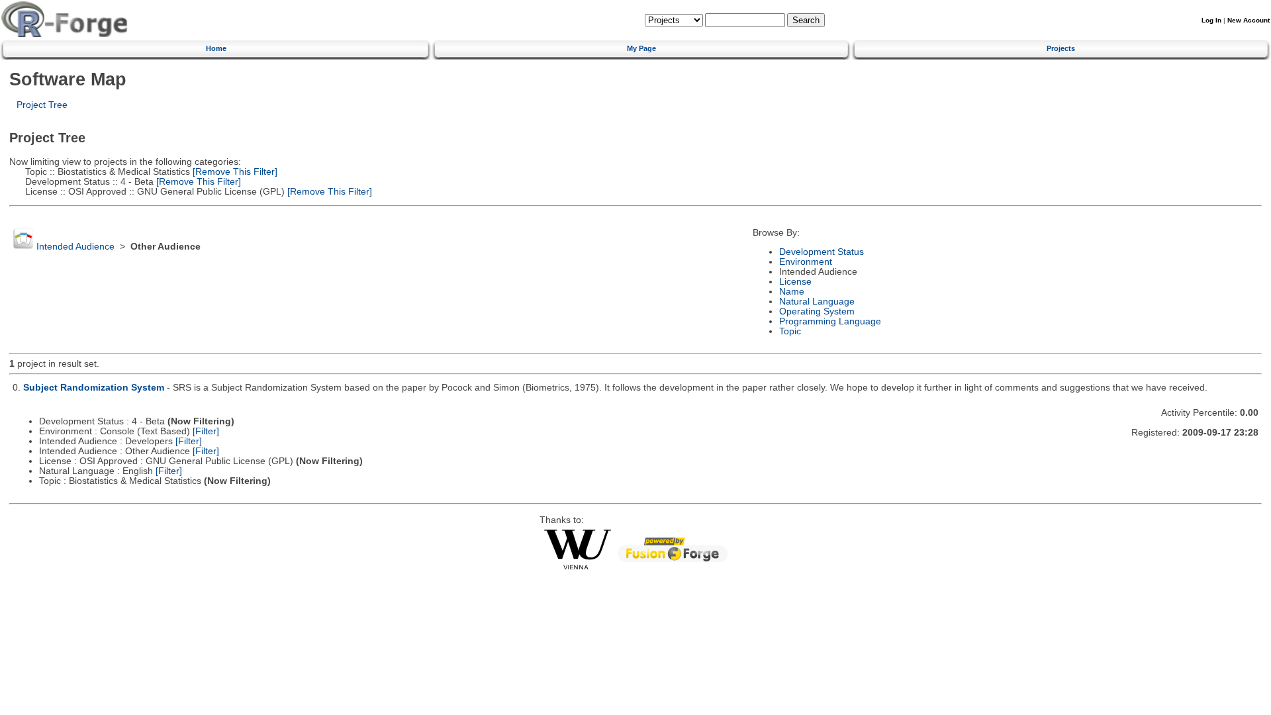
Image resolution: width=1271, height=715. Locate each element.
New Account (1248, 20)
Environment (805, 262)
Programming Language (830, 321)
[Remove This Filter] (233, 172)
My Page (641, 48)
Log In (1211, 20)
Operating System (817, 311)
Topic (790, 331)
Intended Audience (75, 247)
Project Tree (42, 105)
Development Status (821, 252)
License (795, 282)
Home (216, 48)
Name (791, 292)
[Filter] (206, 431)
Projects (1061, 48)
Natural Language (817, 302)
